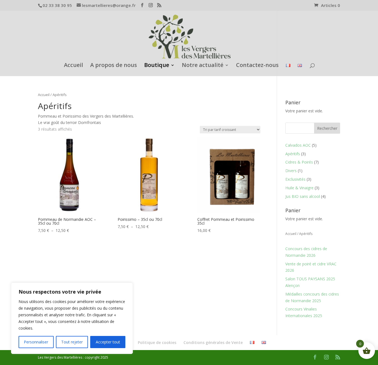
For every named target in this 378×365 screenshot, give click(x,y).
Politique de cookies (157, 342)
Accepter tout (108, 342)
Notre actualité (202, 66)
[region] (72, 318)
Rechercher (327, 128)
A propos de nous (113, 66)
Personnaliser (36, 342)
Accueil (73, 66)
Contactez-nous (257, 66)
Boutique (156, 66)
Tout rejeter (72, 342)
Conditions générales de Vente (213, 342)
